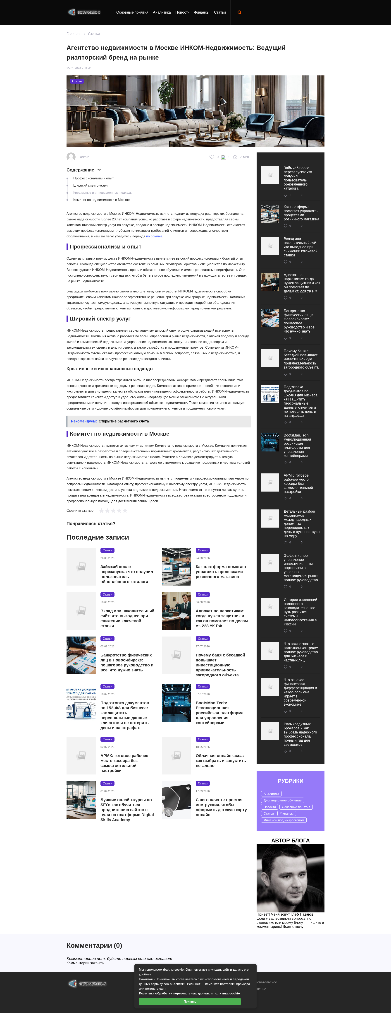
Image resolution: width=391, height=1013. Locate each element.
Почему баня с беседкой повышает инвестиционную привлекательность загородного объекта (220, 665)
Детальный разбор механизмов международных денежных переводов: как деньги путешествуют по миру (302, 523)
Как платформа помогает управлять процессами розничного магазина (221, 571)
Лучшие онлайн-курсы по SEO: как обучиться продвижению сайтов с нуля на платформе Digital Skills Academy (127, 810)
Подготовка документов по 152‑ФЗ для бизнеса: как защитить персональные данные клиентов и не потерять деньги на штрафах (124, 715)
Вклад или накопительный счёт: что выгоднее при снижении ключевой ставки (127, 618)
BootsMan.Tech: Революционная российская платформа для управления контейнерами (219, 713)
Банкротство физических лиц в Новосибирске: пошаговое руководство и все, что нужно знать (126, 662)
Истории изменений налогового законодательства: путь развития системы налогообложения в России (300, 612)
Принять (190, 1001)
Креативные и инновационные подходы (102, 192)
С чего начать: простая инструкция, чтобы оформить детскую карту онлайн (221, 807)
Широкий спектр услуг (90, 185)
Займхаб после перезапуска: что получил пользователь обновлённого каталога (126, 574)
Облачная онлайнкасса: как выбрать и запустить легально (221, 760)
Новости (182, 12)
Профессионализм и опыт (93, 178)
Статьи (220, 12)
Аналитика (162, 12)
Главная (74, 34)
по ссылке (154, 236)
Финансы (202, 12)
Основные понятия (132, 12)
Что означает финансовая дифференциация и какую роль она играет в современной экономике (300, 692)
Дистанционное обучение (283, 800)
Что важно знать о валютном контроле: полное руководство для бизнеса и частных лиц (301, 652)
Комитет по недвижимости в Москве (101, 200)
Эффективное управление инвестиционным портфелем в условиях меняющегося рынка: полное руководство (301, 568)
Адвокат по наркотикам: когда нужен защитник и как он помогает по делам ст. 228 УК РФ (222, 618)
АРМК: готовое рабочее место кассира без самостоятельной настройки (124, 763)
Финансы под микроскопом (284, 820)
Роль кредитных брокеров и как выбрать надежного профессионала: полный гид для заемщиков (300, 734)
